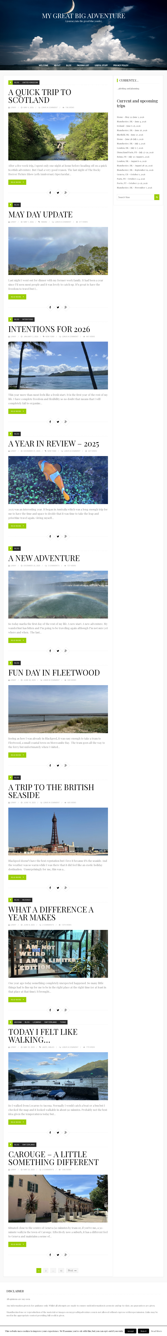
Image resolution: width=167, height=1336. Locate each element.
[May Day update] (58, 251)
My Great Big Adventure (83, 15)
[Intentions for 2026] (58, 365)
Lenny (13, 107)
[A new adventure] (58, 595)
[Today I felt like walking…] (58, 1076)
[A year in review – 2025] (58, 480)
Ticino (63, 1022)
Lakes (44, 1047)
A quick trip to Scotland (39, 96)
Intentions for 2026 (49, 328)
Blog (68, 65)
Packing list (83, 65)
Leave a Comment (49, 107)
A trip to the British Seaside (51, 791)
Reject (143, 1331)
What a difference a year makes (51, 913)
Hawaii (44, 222)
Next (70, 1270)
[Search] (156, 197)
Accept (130, 1331)
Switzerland (50, 1022)
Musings (26, 900)
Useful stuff (101, 65)
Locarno (37, 1022)
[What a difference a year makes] (58, 954)
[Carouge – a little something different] (58, 1199)
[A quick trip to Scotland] (58, 136)
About (57, 65)
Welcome (43, 65)
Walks (51, 1047)
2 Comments (54, 566)
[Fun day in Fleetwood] (58, 709)
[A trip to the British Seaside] (58, 831)
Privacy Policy (120, 65)
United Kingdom (30, 82)
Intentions (27, 319)
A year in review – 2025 (53, 443)
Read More (16, 182)
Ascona (18, 1022)
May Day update (40, 214)
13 (61, 1270)
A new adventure (44, 558)
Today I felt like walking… (42, 1035)
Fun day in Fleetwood (54, 672)
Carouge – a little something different (53, 1158)
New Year (50, 337)
